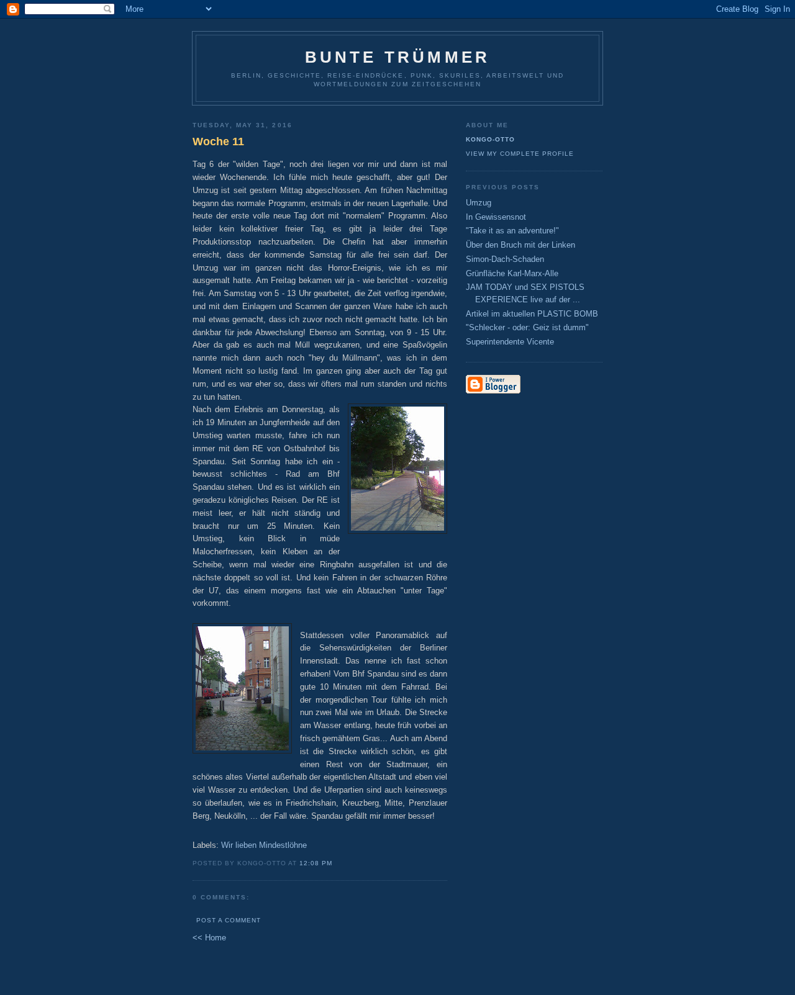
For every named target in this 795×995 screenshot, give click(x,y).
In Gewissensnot (496, 217)
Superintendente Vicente (510, 341)
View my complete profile (520, 153)
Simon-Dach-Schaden (505, 259)
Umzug (478, 202)
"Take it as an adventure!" (512, 230)
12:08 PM (315, 863)
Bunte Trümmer (398, 57)
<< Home (209, 937)
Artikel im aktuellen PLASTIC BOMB (532, 313)
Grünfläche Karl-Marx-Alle (512, 273)
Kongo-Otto (490, 139)
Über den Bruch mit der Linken (520, 245)
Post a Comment (228, 920)
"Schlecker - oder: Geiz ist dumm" (527, 327)
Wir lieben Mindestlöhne (264, 845)
